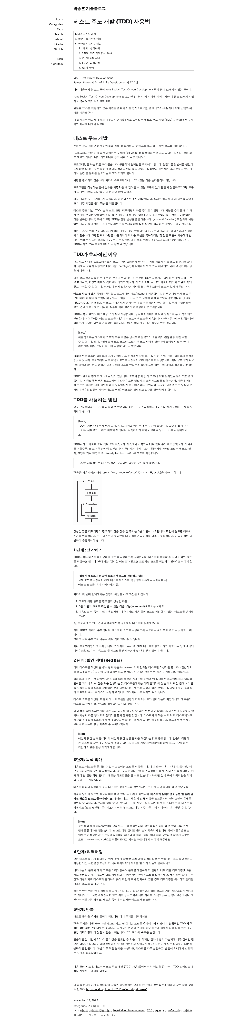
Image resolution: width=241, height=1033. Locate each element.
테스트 (84, 1010)
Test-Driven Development (97, 78)
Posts (59, 19)
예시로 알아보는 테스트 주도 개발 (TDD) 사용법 (152, 119)
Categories (56, 24)
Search (58, 34)
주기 (113, 1014)
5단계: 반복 (87, 67)
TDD (149, 1010)
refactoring (175, 1010)
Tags (60, 29)
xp (164, 1010)
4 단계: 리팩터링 (90, 62)
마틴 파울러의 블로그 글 (87, 89)
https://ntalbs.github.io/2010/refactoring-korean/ (116, 989)
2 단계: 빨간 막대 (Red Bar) (96, 53)
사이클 (105, 1014)
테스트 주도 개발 (87, 33)
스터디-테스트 (96, 1006)
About (59, 39)
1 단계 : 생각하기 (90, 48)
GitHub (58, 49)
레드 (81, 1014)
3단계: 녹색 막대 (90, 57)
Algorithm (57, 64)
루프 (96, 1014)
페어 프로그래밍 (83, 646)
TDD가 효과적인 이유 (89, 38)
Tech (60, 58)
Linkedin (57, 44)
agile (158, 1010)
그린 (88, 1014)
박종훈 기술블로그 (89, 8)
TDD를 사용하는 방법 (89, 43)
